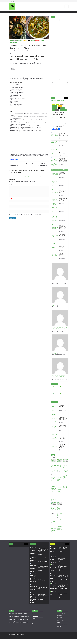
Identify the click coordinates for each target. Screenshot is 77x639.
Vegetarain (36, 11)
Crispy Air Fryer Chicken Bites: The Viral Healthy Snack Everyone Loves (62, 436)
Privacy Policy (35, 616)
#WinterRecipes (17, 53)
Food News (25, 40)
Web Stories (49, 11)
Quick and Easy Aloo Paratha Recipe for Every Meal (62, 183)
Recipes (42, 40)
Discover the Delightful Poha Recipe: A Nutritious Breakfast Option (62, 227)
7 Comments (62, 195)
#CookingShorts (53, 515)
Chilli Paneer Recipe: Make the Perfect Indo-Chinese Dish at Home (42, 587)
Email (10, 204)
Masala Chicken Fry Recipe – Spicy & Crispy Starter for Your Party (62, 174)
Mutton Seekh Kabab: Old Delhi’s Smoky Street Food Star (63, 191)
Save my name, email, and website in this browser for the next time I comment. (25, 214)
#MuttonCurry (53, 522)
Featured (15, 40)
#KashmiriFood (53, 488)
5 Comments (62, 204)
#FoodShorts (65, 476)
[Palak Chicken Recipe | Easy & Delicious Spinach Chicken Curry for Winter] (55, 447)
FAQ (33, 623)
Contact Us (44, 11)
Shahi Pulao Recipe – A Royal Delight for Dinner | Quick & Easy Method (39, 164)
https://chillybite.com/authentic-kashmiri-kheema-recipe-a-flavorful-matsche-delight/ (24, 108)
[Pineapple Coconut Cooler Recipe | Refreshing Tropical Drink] (54, 136)
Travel (40, 11)
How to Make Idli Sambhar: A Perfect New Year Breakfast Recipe (63, 585)
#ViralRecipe (65, 486)
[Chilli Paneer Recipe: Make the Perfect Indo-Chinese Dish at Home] (33, 588)
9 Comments (62, 178)
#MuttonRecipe (53, 523)
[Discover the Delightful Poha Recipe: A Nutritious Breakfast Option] (55, 226)
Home (10, 11)
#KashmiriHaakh (59, 529)
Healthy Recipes (15, 11)
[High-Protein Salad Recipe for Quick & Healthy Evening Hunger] (55, 428)
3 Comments (64, 121)
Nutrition (32, 40)
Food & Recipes (20, 40)
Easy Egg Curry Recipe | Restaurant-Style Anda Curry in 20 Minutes (63, 407)
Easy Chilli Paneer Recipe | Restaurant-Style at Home (63, 209)
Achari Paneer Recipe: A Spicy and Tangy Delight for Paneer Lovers (19, 164)
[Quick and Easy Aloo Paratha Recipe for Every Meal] (55, 183)
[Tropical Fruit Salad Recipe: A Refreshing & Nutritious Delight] (55, 218)
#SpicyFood (53, 527)
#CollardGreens (59, 519)
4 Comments (62, 213)
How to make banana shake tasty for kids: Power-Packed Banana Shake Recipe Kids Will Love (58, 116)
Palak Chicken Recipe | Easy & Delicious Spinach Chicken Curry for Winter (63, 446)
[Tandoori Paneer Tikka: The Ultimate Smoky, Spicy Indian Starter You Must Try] (33, 567)
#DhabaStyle (65, 475)
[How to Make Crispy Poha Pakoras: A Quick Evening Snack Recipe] (53, 595)
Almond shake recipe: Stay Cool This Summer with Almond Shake (63, 200)
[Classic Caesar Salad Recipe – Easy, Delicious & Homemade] (55, 255)
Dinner (32, 11)
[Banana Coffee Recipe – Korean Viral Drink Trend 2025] (54, 153)
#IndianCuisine (59, 525)
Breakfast (53, 104)
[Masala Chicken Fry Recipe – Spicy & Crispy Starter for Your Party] (55, 174)
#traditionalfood (59, 492)
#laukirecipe (59, 491)
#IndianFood (53, 485)
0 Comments (61, 138)
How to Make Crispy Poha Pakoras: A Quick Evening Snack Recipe (62, 593)
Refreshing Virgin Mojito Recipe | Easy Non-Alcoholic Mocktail (63, 142)
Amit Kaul (17, 50)
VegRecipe (65, 487)
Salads (23, 11)
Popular (54, 169)
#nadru (52, 491)
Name (10, 198)
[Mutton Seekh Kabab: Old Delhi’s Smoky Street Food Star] (55, 191)
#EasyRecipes (53, 480)
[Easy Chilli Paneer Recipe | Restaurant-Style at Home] (55, 209)
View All (66, 97)
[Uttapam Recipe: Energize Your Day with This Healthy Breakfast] (55, 236)
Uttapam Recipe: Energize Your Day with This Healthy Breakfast (62, 236)
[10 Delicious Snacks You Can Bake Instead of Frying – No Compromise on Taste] (55, 247)
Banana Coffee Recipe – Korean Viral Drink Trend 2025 (63, 151)
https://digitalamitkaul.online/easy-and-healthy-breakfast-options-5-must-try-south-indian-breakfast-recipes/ (28, 134)
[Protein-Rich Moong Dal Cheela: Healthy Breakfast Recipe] (33, 560)
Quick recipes (38, 40)
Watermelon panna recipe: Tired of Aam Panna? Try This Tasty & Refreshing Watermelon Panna (63, 160)
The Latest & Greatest (13, 42)
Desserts (57, 104)
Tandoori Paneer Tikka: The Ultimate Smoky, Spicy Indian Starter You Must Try (43, 566)
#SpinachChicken (12, 53)
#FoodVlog (52, 481)
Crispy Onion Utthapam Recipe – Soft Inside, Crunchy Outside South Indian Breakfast (43, 550)
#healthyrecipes (59, 481)
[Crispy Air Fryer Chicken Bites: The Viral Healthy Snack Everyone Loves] (55, 438)
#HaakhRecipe (59, 522)
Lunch (20, 11)
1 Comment (26, 50)
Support (33, 618)
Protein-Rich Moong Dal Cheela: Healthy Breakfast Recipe (42, 558)
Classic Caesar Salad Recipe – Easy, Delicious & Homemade (62, 255)
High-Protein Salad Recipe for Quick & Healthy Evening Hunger (62, 427)
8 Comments (62, 187)
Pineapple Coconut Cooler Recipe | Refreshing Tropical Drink (63, 134)
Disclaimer (34, 613)
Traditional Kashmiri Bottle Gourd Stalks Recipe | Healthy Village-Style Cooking (59, 466)
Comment (11, 184)
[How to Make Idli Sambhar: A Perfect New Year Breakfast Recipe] (53, 586)
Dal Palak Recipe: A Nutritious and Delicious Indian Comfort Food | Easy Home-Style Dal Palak (43, 596)
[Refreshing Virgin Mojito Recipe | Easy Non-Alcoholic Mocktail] (54, 144)
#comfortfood (53, 477)
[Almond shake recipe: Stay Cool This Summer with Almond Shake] (55, 201)
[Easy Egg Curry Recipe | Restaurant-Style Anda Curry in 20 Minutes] (55, 408)
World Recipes (27, 11)
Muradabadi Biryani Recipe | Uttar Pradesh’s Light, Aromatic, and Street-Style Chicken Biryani (63, 417)
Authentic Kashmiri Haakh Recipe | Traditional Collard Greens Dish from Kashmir (59, 510)
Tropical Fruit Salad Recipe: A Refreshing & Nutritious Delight (62, 218)
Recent (60, 169)
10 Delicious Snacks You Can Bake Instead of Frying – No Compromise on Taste (63, 246)
